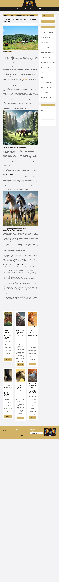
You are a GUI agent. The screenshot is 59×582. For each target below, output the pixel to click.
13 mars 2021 (8, 392)
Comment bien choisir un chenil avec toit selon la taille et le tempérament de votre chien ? (47, 82)
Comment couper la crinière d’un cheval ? (20, 387)
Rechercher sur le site (47, 15)
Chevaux (26, 8)
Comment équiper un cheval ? (32, 385)
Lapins (31, 8)
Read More (9, 360)
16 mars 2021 (32, 390)
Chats (18, 8)
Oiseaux (36, 8)
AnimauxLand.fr (6, 429)
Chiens (22, 8)
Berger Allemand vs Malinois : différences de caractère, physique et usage (48, 70)
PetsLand (7, 336)
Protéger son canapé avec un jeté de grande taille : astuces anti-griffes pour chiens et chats (48, 97)
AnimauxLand (6, 15)
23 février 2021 (8, 335)
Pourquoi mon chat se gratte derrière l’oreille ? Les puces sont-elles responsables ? (48, 40)
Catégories (32, 431)
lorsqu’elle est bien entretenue (13, 158)
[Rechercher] (48, 21)
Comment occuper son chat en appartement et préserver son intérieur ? (47, 52)
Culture (40, 8)
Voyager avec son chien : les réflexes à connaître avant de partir (47, 32)
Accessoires (43, 108)
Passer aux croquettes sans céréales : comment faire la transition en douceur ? (46, 90)
